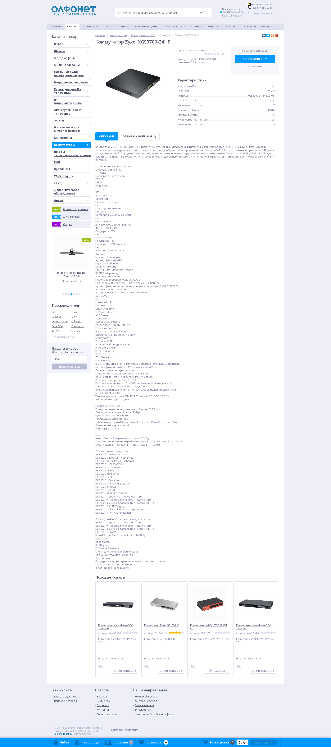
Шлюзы (59, 51)
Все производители (64, 337)
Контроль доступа (173, 26)
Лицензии (196, 26)
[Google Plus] (276, 35)
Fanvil (74, 312)
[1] (63, 294)
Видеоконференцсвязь (71, 82)
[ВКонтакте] (264, 35)
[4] (71, 294)
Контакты (250, 26)
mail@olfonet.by (63, 734)
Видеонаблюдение (146, 26)
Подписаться (69, 366)
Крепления (62, 169)
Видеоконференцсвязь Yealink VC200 (71, 274)
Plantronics (77, 326)
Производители (92, 26)
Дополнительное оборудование (66, 191)
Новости (213, 26)
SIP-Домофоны (64, 58)
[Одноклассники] (272, 35)
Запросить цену (257, 58)
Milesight (76, 321)
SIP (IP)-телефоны (67, 65)
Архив (58, 200)
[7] (79, 294)
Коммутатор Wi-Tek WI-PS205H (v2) (208, 627)
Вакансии (267, 26)
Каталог (72, 26)
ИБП (57, 162)
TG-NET (56, 331)
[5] (74, 294)
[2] (66, 294)
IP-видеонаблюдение (68, 101)
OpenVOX (57, 326)
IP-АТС (58, 44)
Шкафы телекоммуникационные (72, 153)
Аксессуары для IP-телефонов (68, 111)
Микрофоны (63, 138)
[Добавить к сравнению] (101, 666)
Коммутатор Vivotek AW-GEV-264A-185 (253, 627)
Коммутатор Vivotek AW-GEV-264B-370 (115, 627)
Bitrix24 (125, 26)
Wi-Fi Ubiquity (63, 176)
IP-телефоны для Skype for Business (67, 129)
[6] (77, 294)
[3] (69, 294)
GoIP (74, 316)
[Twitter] (268, 35)
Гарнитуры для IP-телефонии (67, 90)
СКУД (58, 183)
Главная (57, 26)
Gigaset (56, 316)
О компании (231, 26)
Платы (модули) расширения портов (69, 73)
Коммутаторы (64, 145)
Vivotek (75, 331)
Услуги (111, 26)
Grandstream (60, 321)
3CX (54, 312)
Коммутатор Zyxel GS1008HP (161, 625)
